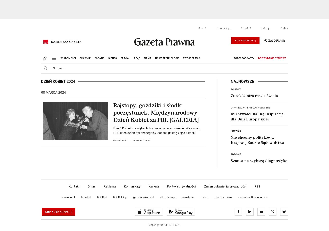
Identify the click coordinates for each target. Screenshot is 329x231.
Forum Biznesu (223, 197)
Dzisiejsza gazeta (66, 42)
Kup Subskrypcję (245, 40)
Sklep (284, 28)
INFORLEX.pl (120, 197)
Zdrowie (236, 154)
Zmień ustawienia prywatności (225, 186)
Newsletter (188, 197)
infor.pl (266, 28)
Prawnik (236, 131)
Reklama (110, 186)
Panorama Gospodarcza (252, 197)
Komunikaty (132, 186)
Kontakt (74, 186)
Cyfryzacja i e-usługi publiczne (250, 107)
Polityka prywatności (181, 186)
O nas (92, 186)
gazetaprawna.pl (143, 197)
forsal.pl (246, 28)
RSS (257, 186)
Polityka (236, 89)
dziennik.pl (223, 28)
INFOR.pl (102, 197)
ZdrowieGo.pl (168, 197)
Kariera (154, 186)
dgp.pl (202, 28)
